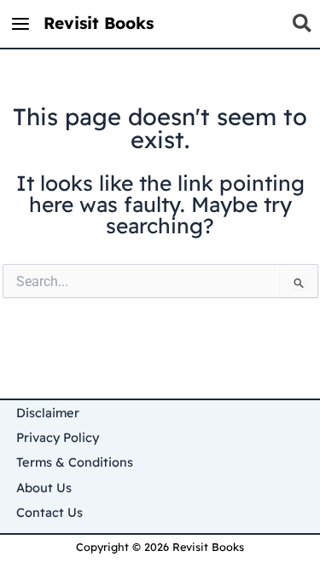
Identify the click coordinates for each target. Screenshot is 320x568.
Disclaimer (47, 412)
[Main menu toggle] (21, 24)
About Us (44, 487)
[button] (303, 26)
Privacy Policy (57, 437)
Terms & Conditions (74, 462)
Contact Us (49, 512)
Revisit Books (99, 23)
